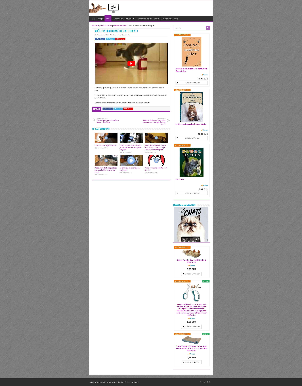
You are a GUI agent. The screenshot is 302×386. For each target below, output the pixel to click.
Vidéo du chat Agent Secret (105, 145)
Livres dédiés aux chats (144, 19)
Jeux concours (167, 19)
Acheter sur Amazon (192, 83)
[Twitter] (205, 382)
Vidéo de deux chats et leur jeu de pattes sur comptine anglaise (130, 147)
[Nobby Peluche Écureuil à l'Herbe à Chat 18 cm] (192, 253)
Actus (176, 19)
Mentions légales (123, 382)
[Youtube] (210, 382)
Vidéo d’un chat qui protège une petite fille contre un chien (106, 170)
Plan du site (134, 382)
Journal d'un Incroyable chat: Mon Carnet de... (191, 70)
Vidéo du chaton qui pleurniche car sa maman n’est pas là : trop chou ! (154, 121)
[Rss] (201, 382)
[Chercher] (208, 28)
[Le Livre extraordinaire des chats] (191, 107)
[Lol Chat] (105, 8)
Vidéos (108, 19)
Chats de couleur (106, 26)
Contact (156, 19)
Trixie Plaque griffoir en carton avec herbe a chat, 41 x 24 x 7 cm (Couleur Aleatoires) (191, 348)
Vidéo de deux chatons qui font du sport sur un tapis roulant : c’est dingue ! (155, 147)
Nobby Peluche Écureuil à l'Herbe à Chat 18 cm (191, 261)
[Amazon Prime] (204, 75)
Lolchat (94, 18)
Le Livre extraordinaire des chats (191, 124)
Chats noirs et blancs (120, 26)
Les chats (180, 179)
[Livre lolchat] (191, 224)
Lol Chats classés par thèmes (122, 19)
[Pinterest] (207, 382)
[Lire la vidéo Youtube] (131, 63)
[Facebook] (202, 382)
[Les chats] (191, 162)
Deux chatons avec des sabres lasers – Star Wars (108, 120)
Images (100, 19)
